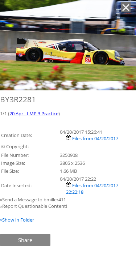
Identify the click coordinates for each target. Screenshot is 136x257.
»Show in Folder (17, 220)
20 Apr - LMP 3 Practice (33, 113)
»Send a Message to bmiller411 (33, 199)
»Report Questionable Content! (33, 206)
